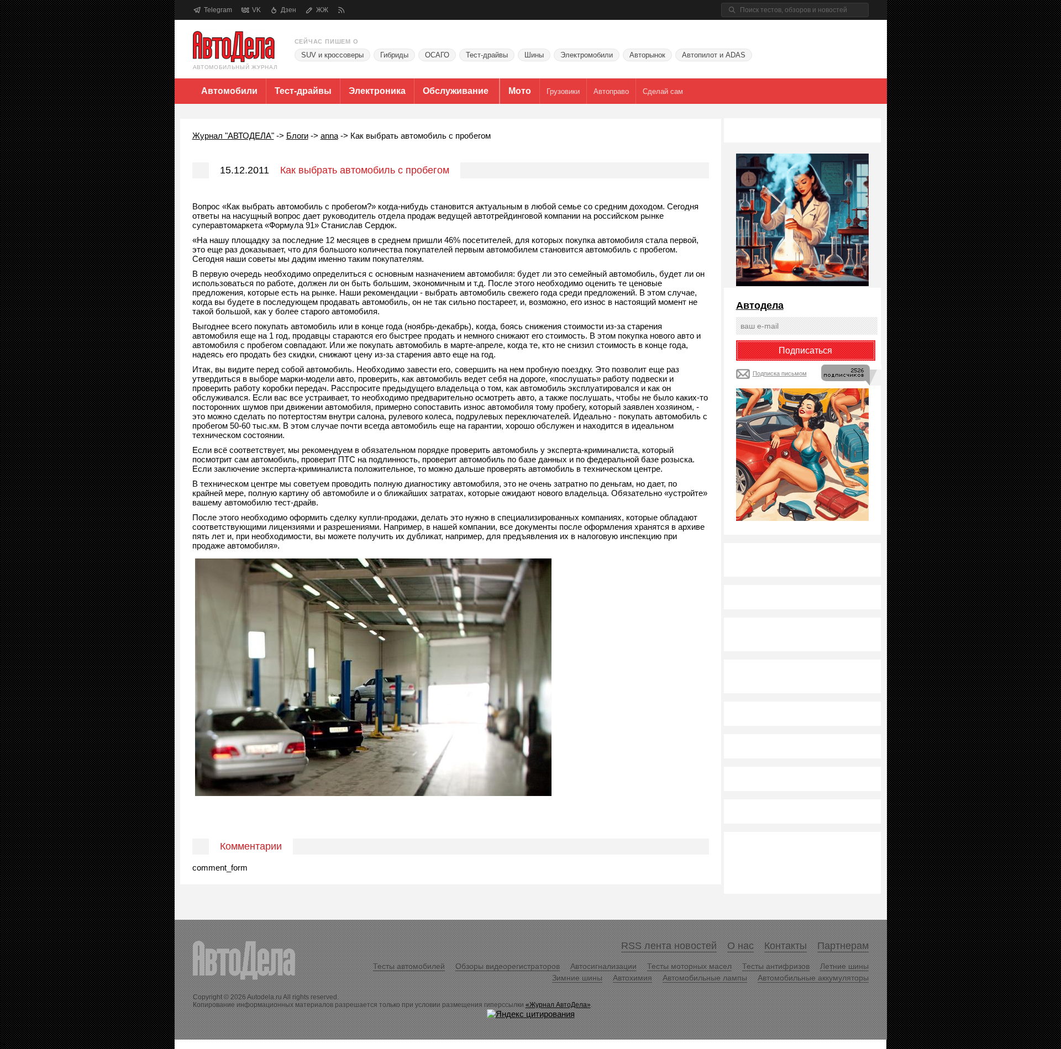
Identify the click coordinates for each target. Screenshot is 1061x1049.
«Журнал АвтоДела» (558, 1005)
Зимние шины (577, 977)
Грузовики (563, 91)
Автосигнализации (603, 966)
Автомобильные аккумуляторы (813, 977)
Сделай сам (663, 91)
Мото (519, 91)
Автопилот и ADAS (713, 55)
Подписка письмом (780, 373)
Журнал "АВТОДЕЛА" (233, 135)
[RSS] (341, 10)
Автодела (760, 305)
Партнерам (843, 945)
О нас (740, 945)
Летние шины (844, 966)
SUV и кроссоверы (332, 55)
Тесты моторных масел (689, 966)
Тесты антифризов (776, 966)
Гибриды (394, 55)
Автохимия (632, 977)
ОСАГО (437, 55)
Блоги (297, 135)
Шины (534, 55)
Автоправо (611, 91)
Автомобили (229, 91)
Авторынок (647, 55)
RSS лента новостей (669, 945)
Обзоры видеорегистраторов (507, 966)
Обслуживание (456, 91)
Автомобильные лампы (705, 977)
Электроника (377, 91)
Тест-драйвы (487, 55)
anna (329, 135)
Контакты (785, 945)
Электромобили (586, 55)
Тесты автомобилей (409, 966)
